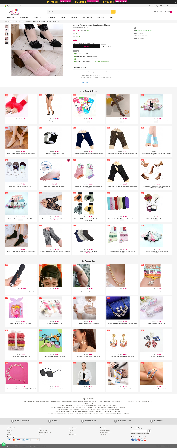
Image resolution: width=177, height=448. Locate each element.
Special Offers (24, 17)
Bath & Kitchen (100, 413)
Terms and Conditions (40, 446)
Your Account (72, 434)
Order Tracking (154, 6)
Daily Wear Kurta (107, 405)
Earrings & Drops (74, 409)
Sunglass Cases (79, 413)
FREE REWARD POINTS (141, 36)
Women (122, 122)
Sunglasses (100, 17)
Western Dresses (55, 401)
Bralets (72, 407)
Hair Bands (105, 409)
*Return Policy (41, 434)
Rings (82, 409)
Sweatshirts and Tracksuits (119, 401)
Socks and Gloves (88, 403)
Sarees (114, 405)
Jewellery (74, 17)
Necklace (98, 409)
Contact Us (9, 432)
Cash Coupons (106, 432)
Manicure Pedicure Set (111, 413)
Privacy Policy (30, 446)
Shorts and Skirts (93, 401)
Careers (9, 434)
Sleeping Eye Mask (90, 413)
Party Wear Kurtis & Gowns (81, 405)
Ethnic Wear (51, 17)
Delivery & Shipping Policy (44, 432)
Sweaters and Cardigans (133, 401)
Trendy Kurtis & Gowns (95, 405)
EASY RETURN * (140, 38)
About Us (9, 430)
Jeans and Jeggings (147, 401)
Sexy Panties (82, 407)
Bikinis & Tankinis (91, 407)
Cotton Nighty (121, 407)
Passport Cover (107, 411)
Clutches (91, 411)
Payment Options (42, 430)
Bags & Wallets (87, 17)
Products (11, 21)
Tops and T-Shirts (44, 401)
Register (163, 6)
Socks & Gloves (28, 21)
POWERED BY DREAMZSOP (163, 446)
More (111, 17)
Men (54, 154)
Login (169, 6)
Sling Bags (85, 411)
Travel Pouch (98, 411)
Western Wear (38, 17)
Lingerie (63, 17)
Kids (88, 122)
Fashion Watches (114, 409)
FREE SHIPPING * (140, 28)
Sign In (71, 432)
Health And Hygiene (123, 413)
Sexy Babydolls (102, 407)
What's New (10, 17)
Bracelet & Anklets (90, 409)
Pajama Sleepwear (112, 407)
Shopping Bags (116, 411)
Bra (77, 407)
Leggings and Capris (66, 401)
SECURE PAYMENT (140, 33)
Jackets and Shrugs (82, 401)
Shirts (74, 401)
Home (6, 21)
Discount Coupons (105, 430)
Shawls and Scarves (105, 401)
